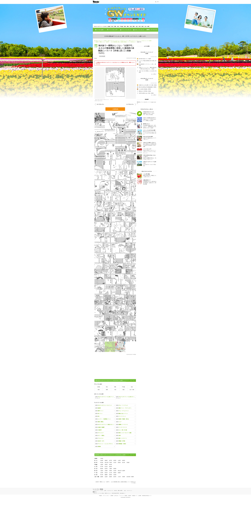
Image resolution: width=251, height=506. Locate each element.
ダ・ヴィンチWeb (101, 493)
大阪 (136, 26)
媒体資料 (129, 495)
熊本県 (114, 476)
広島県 (101, 472)
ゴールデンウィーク (110, 490)
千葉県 (110, 462)
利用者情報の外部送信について (146, 495)
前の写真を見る (100, 104)
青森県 (106, 460)
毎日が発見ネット (122, 493)
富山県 (106, 466)
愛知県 (101, 468)
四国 (142, 26)
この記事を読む (115, 109)
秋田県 (114, 460)
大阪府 (101, 470)
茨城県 (128, 462)
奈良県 (114, 470)
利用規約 (100, 495)
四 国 (95, 474)
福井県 (110, 466)
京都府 (106, 470)
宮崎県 (123, 476)
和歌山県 (120, 470)
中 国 (95, 472)
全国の (103, 405)
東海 (125, 26)
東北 (112, 26)
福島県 (123, 460)
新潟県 (110, 464)
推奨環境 (112, 495)
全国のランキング (104, 397)
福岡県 (101, 476)
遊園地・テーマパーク (151, 29)
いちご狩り (101, 490)
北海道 (109, 26)
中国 (139, 26)
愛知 (128, 26)
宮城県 (101, 460)
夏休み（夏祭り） (120, 490)
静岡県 (114, 468)
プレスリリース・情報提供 (123, 495)
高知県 (114, 474)
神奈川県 (106, 462)
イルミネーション (129, 490)
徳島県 (110, 474)
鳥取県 (114, 472)
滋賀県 (123, 470)
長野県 (106, 464)
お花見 (105, 490)
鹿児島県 (128, 476)
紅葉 (125, 490)
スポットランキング (139, 29)
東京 (118, 26)
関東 (115, 26)
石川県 (101, 466)
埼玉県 (114, 462)
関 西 (95, 470)
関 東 (95, 462)
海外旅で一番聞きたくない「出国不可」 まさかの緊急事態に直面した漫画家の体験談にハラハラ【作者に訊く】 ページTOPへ (116, 482)
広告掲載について (134, 495)
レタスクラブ (95, 493)
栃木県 (123, 462)
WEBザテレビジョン (108, 493)
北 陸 (95, 466)
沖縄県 (132, 476)
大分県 (119, 476)
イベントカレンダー (113, 29)
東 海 (95, 468)
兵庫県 (110, 470)
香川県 (101, 474)
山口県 (110, 472)
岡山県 (106, 472)
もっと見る (153, 74)
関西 (134, 26)
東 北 (95, 460)
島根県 (119, 472)
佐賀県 (106, 476)
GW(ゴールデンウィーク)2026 (100, 26)
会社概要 (139, 495)
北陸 (131, 26)
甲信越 (121, 26)
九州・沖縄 (146, 26)
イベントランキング (126, 29)
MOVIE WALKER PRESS (115, 493)
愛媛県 (106, 474)
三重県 (110, 468)
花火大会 (115, 490)
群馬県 (119, 462)
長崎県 (110, 476)
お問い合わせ (116, 495)
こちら (98, 63)
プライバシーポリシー (106, 495)
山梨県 (101, 464)
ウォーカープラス (96, 490)
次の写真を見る (130, 104)
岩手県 (110, 460)
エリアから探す (100, 29)
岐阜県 (106, 468)
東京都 (101, 462)
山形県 (119, 460)
